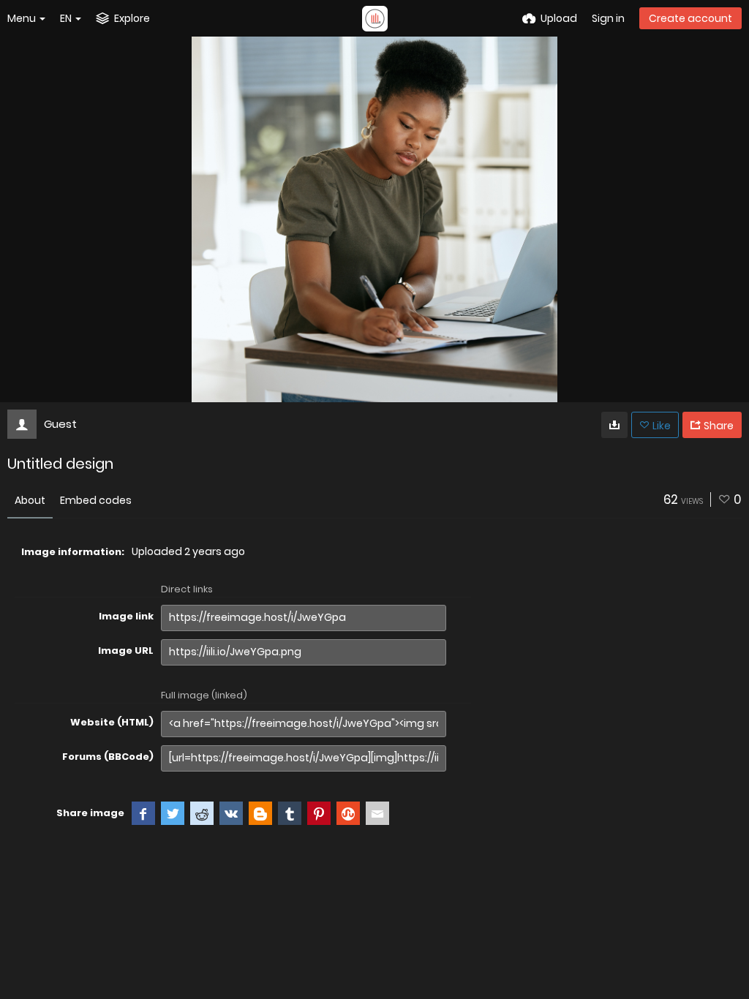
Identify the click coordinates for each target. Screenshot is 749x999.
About (30, 500)
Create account (690, 18)
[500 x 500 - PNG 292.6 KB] (614, 425)
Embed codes (96, 500)
